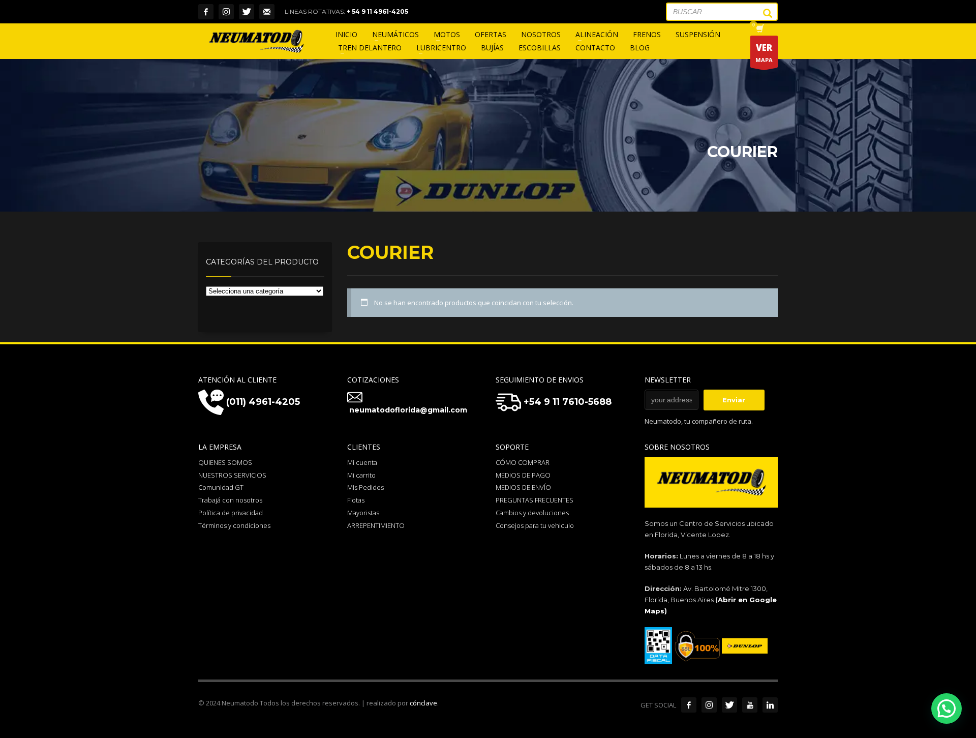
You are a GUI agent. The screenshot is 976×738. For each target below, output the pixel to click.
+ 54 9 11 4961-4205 (377, 11)
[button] (946, 708)
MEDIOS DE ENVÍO (523, 487)
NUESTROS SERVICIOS (232, 475)
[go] (762, 13)
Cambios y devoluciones (532, 512)
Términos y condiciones (234, 525)
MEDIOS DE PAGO (523, 475)
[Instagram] (226, 11)
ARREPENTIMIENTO (376, 525)
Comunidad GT (220, 487)
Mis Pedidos (365, 487)
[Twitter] (246, 11)
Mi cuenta (362, 462)
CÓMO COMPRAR (523, 462)
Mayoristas (363, 512)
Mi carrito (361, 475)
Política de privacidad (230, 512)
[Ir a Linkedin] (770, 705)
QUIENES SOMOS (225, 462)
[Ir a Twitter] (729, 705)
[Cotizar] (266, 11)
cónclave (423, 702)
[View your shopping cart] (759, 29)
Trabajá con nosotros (230, 500)
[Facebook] (206, 11)
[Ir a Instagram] (709, 705)
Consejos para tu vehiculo (535, 525)
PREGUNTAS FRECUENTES (534, 500)
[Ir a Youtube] (749, 705)
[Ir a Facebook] (688, 705)
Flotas (355, 500)
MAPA (764, 53)
